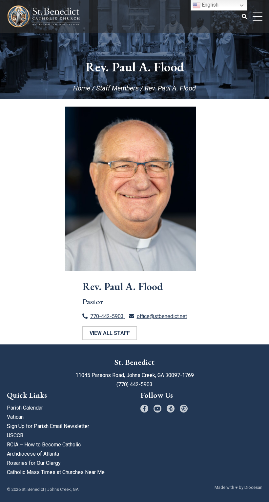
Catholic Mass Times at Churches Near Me (56, 472)
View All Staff (110, 333)
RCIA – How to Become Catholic (44, 444)
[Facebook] (144, 409)
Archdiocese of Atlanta (33, 454)
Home (81, 88)
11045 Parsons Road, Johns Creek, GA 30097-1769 (134, 375)
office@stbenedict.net (162, 316)
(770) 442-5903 (134, 384)
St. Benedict (33, 489)
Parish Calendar (25, 408)
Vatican (15, 417)
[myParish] (184, 409)
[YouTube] (157, 409)
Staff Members (117, 88)
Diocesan (253, 487)
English (209, 5)
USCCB (15, 435)
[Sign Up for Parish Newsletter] (171, 409)
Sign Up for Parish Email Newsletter (48, 426)
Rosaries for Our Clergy (34, 463)
